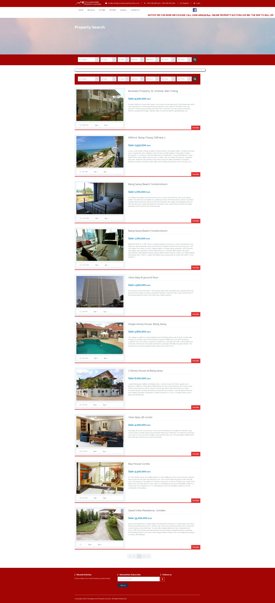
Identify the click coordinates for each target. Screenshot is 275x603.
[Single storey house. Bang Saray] (99, 338)
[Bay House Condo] (99, 478)
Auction (123, 10)
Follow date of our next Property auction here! (92, 578)
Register (186, 3)
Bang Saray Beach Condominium (147, 184)
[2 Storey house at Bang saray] (99, 385)
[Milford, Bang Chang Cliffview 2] (99, 152)
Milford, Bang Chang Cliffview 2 (146, 137)
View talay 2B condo (140, 417)
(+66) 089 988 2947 (153, 3)
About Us (91, 10)
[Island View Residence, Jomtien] (99, 524)
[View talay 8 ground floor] (99, 291)
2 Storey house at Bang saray (145, 370)
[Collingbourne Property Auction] (88, 3)
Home (81, 10)
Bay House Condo (139, 463)
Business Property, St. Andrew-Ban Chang (153, 91)
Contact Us (135, 10)
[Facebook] (195, 10)
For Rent (113, 10)
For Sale (102, 10)
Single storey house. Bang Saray (147, 324)
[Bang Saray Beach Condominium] (99, 198)
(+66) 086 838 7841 (168, 3)
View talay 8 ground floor (143, 277)
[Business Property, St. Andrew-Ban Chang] (99, 105)
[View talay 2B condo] (99, 431)
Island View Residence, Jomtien (147, 510)
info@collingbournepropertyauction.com (123, 3)
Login (198, 3)
